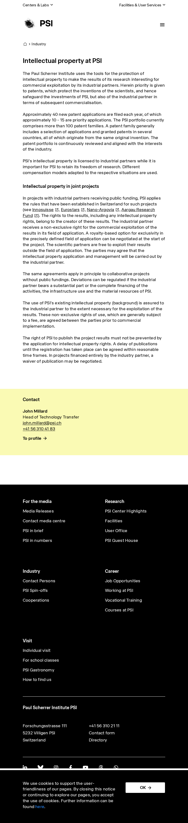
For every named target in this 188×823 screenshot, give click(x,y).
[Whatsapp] (116, 767)
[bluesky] (40, 767)
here (39, 806)
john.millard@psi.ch (42, 422)
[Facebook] (70, 767)
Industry (39, 44)
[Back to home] (38, 23)
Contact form (102, 732)
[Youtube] (85, 767)
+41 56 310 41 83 (39, 428)
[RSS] (101, 767)
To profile (32, 438)
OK (143, 787)
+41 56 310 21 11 (104, 725)
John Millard (35, 411)
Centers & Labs (36, 5)
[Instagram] (56, 767)
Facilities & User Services (140, 5)
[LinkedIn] (25, 767)
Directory (98, 740)
